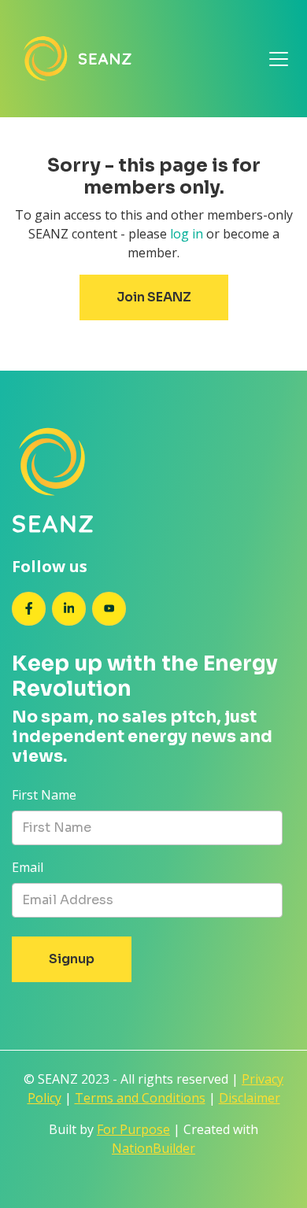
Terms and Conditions (140, 1097)
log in (186, 233)
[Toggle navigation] (278, 59)
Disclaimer (249, 1097)
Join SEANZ (154, 297)
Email (27, 867)
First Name (44, 794)
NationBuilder (153, 1148)
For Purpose (133, 1129)
